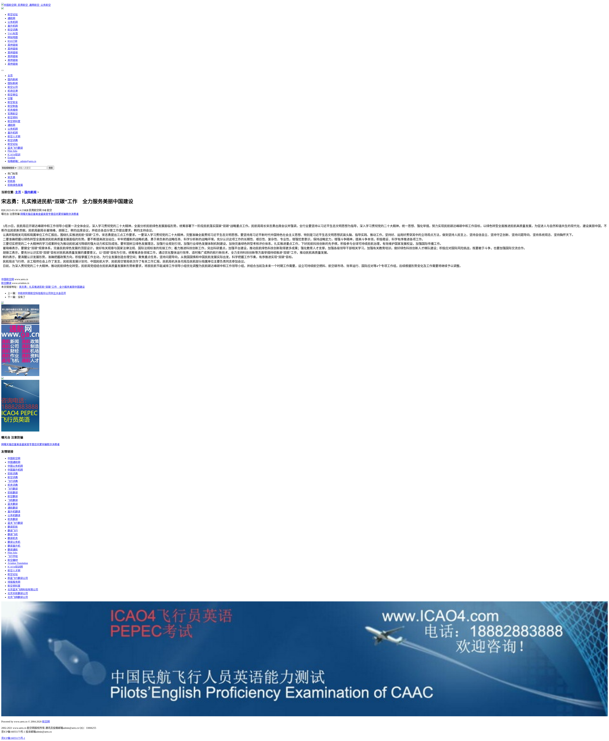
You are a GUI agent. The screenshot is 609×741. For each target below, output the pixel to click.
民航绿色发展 (15, 185)
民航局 (11, 181)
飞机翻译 (13, 500)
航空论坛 (13, 14)
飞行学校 (13, 556)
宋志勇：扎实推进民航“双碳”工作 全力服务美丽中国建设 (52, 287)
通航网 (11, 18)
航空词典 (13, 29)
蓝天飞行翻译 (15, 148)
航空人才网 (14, 136)
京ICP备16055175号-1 (13, 738)
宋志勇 (11, 177)
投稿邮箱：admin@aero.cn (22, 161)
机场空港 (13, 91)
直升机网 (13, 26)
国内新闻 (13, 79)
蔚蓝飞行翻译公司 (18, 578)
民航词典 (13, 473)
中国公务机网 (15, 466)
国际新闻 (13, 83)
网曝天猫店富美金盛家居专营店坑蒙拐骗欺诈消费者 (49, 214)
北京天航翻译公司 (18, 593)
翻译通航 (13, 549)
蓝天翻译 (13, 504)
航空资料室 (14, 121)
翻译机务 (13, 538)
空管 (10, 98)
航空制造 (13, 106)
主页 (10, 75)
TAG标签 (13, 33)
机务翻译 (13, 519)
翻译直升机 (14, 545)
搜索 (51, 168)
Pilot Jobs (12, 151)
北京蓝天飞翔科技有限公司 (23, 589)
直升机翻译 (14, 511)
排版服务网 (14, 582)
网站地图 (13, 37)
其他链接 (13, 45)
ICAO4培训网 (15, 566)
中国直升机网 (15, 469)
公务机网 (13, 22)
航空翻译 (6, 283)
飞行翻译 (13, 488)
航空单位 (13, 94)
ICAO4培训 (14, 154)
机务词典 (13, 485)
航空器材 (13, 560)
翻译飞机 (13, 534)
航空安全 (13, 102)
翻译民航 (13, 526)
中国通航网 (14, 462)
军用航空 (13, 113)
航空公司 (13, 87)
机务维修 (13, 110)
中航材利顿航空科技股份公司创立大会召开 (42, 293)
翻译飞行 (13, 530)
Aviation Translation (18, 563)
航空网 (46, 721)
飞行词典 (13, 481)
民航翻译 (13, 492)
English (11, 157)
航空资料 (13, 117)
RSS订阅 (12, 41)
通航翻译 (13, 507)
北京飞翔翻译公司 (18, 597)
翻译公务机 (14, 542)
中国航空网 (7, 279)
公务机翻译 (14, 515)
